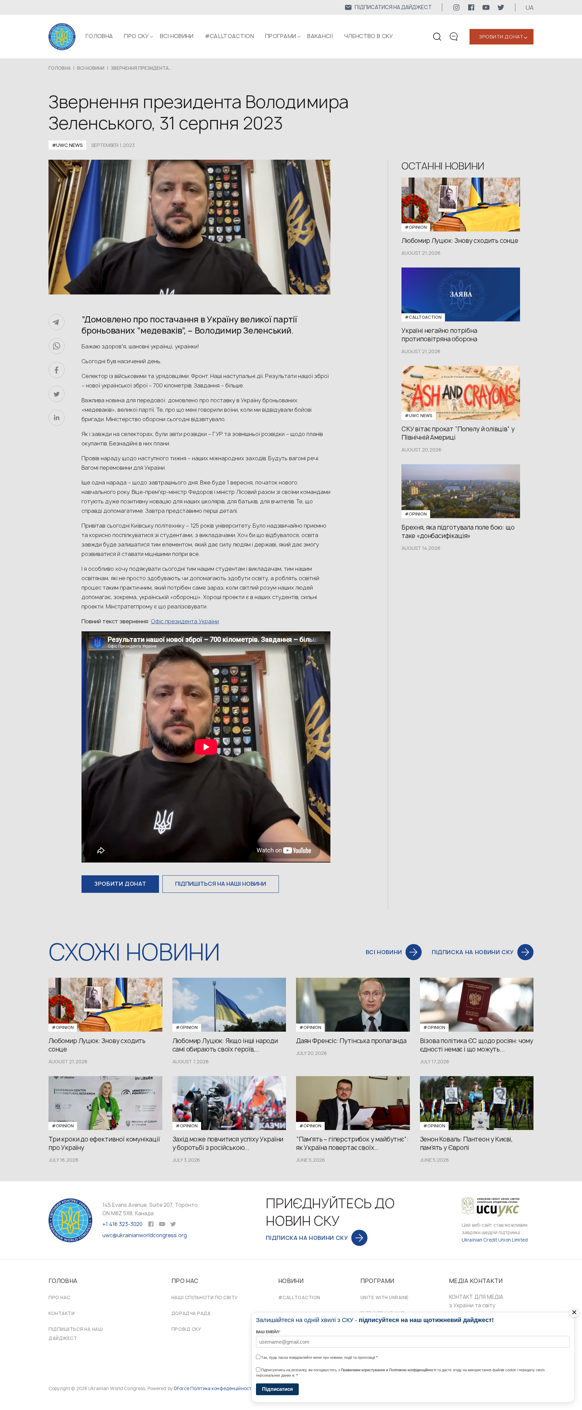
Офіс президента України (185, 621)
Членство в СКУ (368, 36)
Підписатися (277, 1389)
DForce (181, 1388)
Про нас (59, 1297)
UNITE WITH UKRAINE (384, 1297)
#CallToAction (229, 36)
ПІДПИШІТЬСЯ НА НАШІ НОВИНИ (220, 883)
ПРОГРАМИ (280, 36)
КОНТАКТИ (61, 1313)
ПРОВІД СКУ (186, 1329)
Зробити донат (501, 36)
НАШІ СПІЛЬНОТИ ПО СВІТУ (204, 1297)
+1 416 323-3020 (122, 1224)
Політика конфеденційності (221, 1388)
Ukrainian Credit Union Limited (495, 1240)
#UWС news (67, 145)
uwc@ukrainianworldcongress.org (144, 1235)
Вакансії (320, 36)
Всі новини (177, 36)
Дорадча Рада (191, 1313)
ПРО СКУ (136, 36)
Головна (99, 36)
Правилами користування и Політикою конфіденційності (388, 1370)
